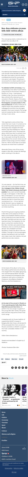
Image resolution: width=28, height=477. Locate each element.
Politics (4, 417)
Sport (3, 425)
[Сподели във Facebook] (12, 367)
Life (3, 415)
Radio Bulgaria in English (12, 34)
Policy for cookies (18, 468)
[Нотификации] (23, 4)
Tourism (5, 422)
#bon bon (14, 359)
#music (21, 359)
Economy (5, 420)
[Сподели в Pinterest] (22, 367)
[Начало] (14, 3)
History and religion (8, 434)
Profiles (4, 440)
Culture (4, 431)
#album (7, 359)
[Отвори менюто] (2, 4)
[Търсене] (24, 14)
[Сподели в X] (16, 367)
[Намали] (25, 68)
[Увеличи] (23, 68)
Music (3, 20)
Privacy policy (8, 468)
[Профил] (26, 4)
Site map (14, 472)
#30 (2, 359)
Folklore (4, 437)
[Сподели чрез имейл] (26, 367)
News (3, 412)
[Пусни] (24, 10)
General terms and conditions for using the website (13, 464)
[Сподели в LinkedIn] (19, 367)
